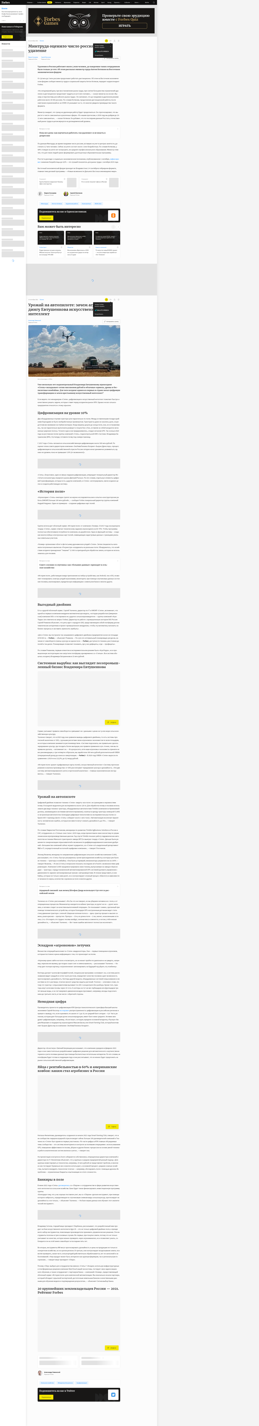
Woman (96, 2)
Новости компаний (101, 247)
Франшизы (67, 2)
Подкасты (76, 2)
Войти (147, 2)
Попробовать (99, 55)
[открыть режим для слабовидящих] (106, 40)
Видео (84, 2)
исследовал (64, 932)
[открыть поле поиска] (153, 2)
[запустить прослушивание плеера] (110, 40)
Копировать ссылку (112, 58)
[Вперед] (123, 183)
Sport (103, 2)
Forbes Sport (42, 247)
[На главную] (6, 2)
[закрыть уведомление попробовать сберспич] (110, 46)
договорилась (64, 1090)
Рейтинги (58, 2)
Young (109, 2)
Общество (70, 247)
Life (90, 2)
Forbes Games (44, 2)
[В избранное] (64, 179)
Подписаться (46, 218)
